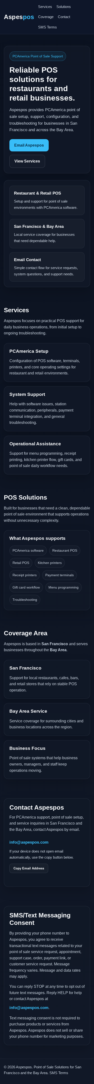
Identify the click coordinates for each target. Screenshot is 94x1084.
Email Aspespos (29, 145)
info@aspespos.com (28, 842)
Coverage (46, 17)
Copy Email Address (28, 868)
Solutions (63, 7)
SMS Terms (47, 27)
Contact (64, 17)
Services (45, 7)
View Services (27, 161)
